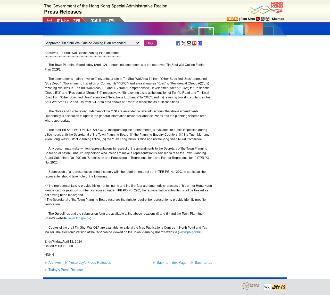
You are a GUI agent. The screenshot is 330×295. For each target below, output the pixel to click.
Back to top (203, 263)
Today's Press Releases (66, 270)
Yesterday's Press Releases (90, 263)
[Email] (189, 43)
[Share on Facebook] (178, 43)
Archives (55, 263)
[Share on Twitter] (184, 43)
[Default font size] (258, 19)
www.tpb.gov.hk (79, 218)
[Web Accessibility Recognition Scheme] (251, 285)
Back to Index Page (171, 263)
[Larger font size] (263, 19)
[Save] (194, 43)
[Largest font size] (268, 19)
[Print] (200, 43)
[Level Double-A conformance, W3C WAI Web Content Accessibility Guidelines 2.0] (274, 287)
